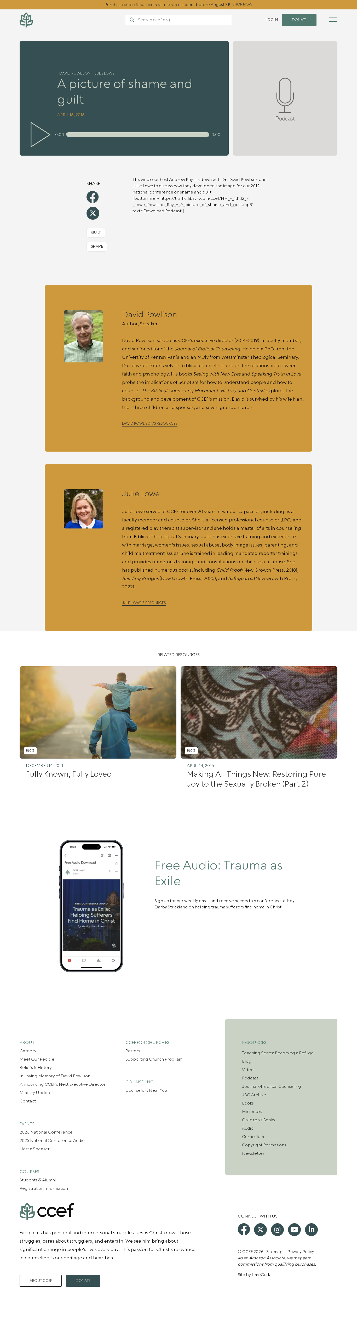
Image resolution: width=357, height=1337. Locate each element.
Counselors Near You (146, 1090)
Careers (28, 1051)
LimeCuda (262, 1275)
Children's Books (258, 1120)
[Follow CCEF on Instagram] (277, 1229)
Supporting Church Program (153, 1059)
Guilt (96, 232)
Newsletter (253, 1153)
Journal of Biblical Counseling (271, 1086)
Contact (28, 1101)
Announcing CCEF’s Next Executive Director (63, 1084)
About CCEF (41, 1280)
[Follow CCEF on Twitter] (260, 1229)
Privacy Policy (300, 1252)
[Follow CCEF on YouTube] (294, 1229)
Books (248, 1103)
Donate (83, 1280)
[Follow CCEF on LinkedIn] (311, 1229)
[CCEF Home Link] (72, 20)
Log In (272, 19)
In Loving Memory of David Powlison (55, 1076)
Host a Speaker (35, 1149)
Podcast (250, 1078)
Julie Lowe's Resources (144, 603)
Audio (248, 1128)
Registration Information (44, 1188)
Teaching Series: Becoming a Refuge (278, 1053)
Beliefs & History (36, 1068)
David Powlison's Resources (149, 423)
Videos (248, 1070)
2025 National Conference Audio (52, 1140)
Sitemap (274, 1252)
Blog (246, 1061)
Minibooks (252, 1111)
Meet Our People (37, 1059)
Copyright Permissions (264, 1145)
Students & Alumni (38, 1180)
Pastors (132, 1051)
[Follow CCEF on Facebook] (244, 1229)
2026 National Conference (46, 1132)
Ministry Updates (36, 1093)
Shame (97, 246)
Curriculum (253, 1137)
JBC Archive (254, 1095)
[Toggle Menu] (333, 19)
